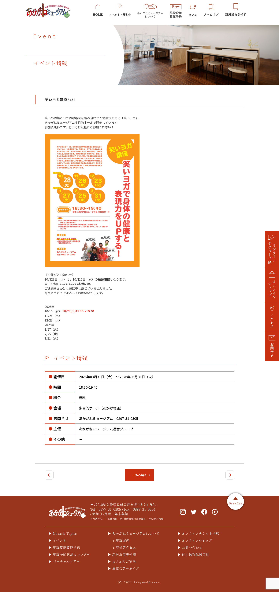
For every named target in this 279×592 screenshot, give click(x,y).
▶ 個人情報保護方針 (193, 554)
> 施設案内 (121, 540)
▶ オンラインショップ (194, 540)
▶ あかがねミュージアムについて (133, 533)
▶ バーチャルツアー (64, 561)
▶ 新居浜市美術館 (122, 554)
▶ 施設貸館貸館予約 (64, 547)
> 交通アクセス (124, 547)
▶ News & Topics (62, 533)
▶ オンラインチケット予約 (198, 533)
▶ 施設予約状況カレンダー (69, 554)
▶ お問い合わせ (189, 547)
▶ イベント (57, 540)
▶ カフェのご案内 (122, 561)
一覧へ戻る (139, 475)
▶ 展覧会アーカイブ (123, 568)
